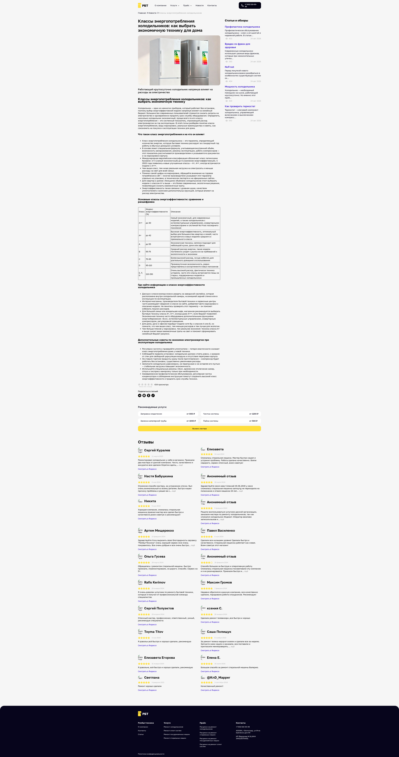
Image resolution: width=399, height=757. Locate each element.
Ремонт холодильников (173, 727)
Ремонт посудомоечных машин (177, 734)
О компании (160, 5)
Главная (142, 13)
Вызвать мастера (199, 429)
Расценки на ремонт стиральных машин (208, 734)
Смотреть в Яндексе (147, 469)
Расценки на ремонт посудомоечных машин (209, 739)
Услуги (173, 5)
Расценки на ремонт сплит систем (211, 745)
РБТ (145, 5)
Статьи (141, 734)
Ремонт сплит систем (172, 730)
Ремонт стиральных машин (175, 738)
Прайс (186, 5)
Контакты (212, 5)
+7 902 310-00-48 (243, 727)
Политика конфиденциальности (151, 754)
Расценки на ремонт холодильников (208, 728)
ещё (181, 465)
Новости (200, 5)
